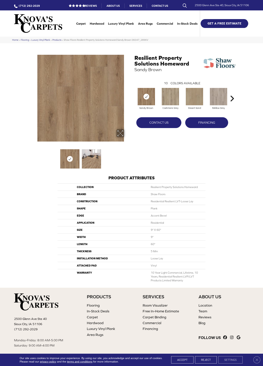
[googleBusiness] (238, 337)
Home (15, 40)
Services (135, 5)
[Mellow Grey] (218, 96)
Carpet (81, 23)
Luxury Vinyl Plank (121, 23)
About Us (113, 5)
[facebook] (225, 337)
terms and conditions (79, 361)
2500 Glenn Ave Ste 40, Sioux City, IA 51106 (222, 5)
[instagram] (231, 337)
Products (56, 40)
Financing (206, 122)
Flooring (25, 40)
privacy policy (48, 361)
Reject (206, 359)
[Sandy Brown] (146, 96)
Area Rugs (145, 23)
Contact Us (160, 5)
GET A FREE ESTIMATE (224, 23)
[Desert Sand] (194, 96)
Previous (35, 157)
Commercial (165, 23)
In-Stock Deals (187, 23)
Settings (230, 359)
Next (127, 157)
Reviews (91, 5)
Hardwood (97, 23)
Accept (182, 359)
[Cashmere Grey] (170, 96)
